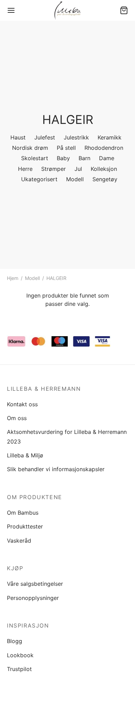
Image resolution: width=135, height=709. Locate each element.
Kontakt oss (22, 404)
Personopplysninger (33, 597)
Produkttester (25, 526)
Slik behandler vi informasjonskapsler (56, 469)
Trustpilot (19, 669)
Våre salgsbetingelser (35, 583)
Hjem (12, 278)
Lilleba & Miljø (25, 455)
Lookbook (20, 655)
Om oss (17, 418)
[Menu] (11, 10)
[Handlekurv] (124, 10)
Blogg (14, 641)
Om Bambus (22, 512)
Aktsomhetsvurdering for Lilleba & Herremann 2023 (67, 436)
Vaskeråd (19, 540)
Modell (32, 278)
